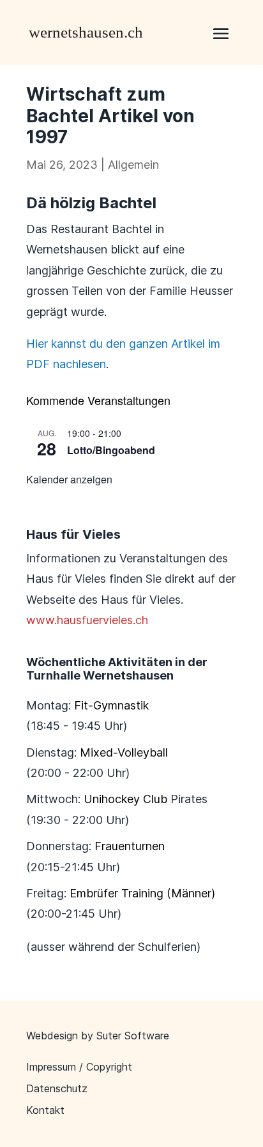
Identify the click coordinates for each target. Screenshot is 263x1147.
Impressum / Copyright (79, 1066)
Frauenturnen (129, 846)
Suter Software (132, 1035)
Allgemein (133, 164)
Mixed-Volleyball (124, 752)
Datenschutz (56, 1088)
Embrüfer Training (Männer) (142, 893)
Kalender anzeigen (69, 479)
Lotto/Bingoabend (111, 450)
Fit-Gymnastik (111, 705)
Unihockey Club (125, 799)
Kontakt (45, 1110)
